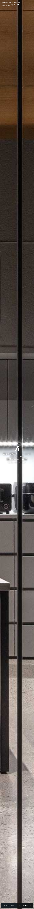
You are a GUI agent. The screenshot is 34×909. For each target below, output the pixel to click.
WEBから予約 (26, 905)
